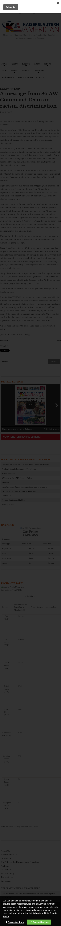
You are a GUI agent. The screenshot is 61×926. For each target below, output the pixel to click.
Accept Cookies (41, 922)
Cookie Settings (16, 922)
